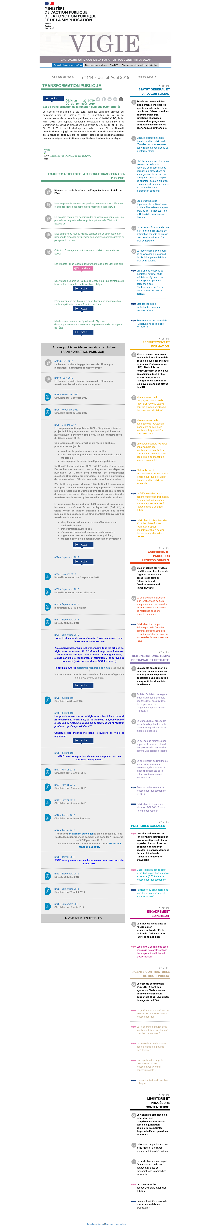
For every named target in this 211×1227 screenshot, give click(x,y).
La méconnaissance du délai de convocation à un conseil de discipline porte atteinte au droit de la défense (152, 255)
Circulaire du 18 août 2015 (69, 907)
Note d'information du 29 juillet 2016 (74, 592)
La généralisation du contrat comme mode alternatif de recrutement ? (151, 1047)
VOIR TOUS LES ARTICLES (84, 918)
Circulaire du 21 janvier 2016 (70, 803)
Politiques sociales (148, 826)
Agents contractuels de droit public (151, 974)
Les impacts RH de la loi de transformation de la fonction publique (88, 263)
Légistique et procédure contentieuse (158, 1102)
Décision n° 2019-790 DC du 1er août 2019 (70, 155)
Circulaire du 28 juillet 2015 (69, 892)
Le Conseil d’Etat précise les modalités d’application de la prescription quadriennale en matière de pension (151, 725)
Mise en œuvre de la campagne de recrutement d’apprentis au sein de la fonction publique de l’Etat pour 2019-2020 (150, 427)
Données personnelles (115, 1224)
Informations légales (95, 1224)
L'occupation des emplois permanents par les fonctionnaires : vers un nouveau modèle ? (150, 1065)
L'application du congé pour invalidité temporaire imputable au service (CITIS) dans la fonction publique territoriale (153, 874)
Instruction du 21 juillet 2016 (70, 607)
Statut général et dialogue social (154, 91)
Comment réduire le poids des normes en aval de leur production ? (152, 1204)
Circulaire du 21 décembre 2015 (72, 818)
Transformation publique (71, 85)
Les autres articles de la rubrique (85, 176)
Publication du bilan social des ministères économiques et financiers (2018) (152, 893)
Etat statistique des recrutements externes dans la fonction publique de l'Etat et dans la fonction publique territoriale (152, 476)
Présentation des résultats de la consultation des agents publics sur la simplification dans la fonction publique (87, 302)
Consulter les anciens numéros (68, 65)
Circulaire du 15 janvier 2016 (70, 772)
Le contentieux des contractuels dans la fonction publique (151, 1188)
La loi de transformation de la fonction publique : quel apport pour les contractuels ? (152, 1030)
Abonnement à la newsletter (134, 65)
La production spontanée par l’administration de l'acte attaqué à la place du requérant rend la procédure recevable (152, 1167)
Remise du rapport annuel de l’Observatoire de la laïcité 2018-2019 (152, 324)
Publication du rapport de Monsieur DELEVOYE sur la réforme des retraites (151, 807)
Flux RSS (114, 65)
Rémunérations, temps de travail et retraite (150, 658)
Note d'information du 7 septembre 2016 (76, 577)
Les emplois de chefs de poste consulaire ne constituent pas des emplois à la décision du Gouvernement (152, 951)
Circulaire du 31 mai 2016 (68, 701)
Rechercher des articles (95, 65)
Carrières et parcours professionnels (156, 555)
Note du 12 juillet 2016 (66, 622)
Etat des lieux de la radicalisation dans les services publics (148, 307)
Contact (153, 65)
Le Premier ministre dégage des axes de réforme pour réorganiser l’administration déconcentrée (84, 366)
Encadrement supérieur (158, 913)
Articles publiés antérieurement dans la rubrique (84, 349)
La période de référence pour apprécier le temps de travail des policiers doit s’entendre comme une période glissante (152, 745)
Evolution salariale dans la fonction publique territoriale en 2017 (151, 791)
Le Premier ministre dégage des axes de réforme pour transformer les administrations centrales (84, 382)
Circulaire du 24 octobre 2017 (70, 412)
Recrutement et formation (156, 344)
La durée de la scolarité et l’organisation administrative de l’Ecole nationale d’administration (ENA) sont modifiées (151, 930)
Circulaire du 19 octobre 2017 (70, 397)
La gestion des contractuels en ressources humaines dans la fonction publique (153, 1013)
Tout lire (165, 85)
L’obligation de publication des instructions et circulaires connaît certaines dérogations (152, 1148)
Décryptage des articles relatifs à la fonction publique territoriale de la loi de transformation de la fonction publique (89, 282)
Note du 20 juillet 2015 (66, 876)
